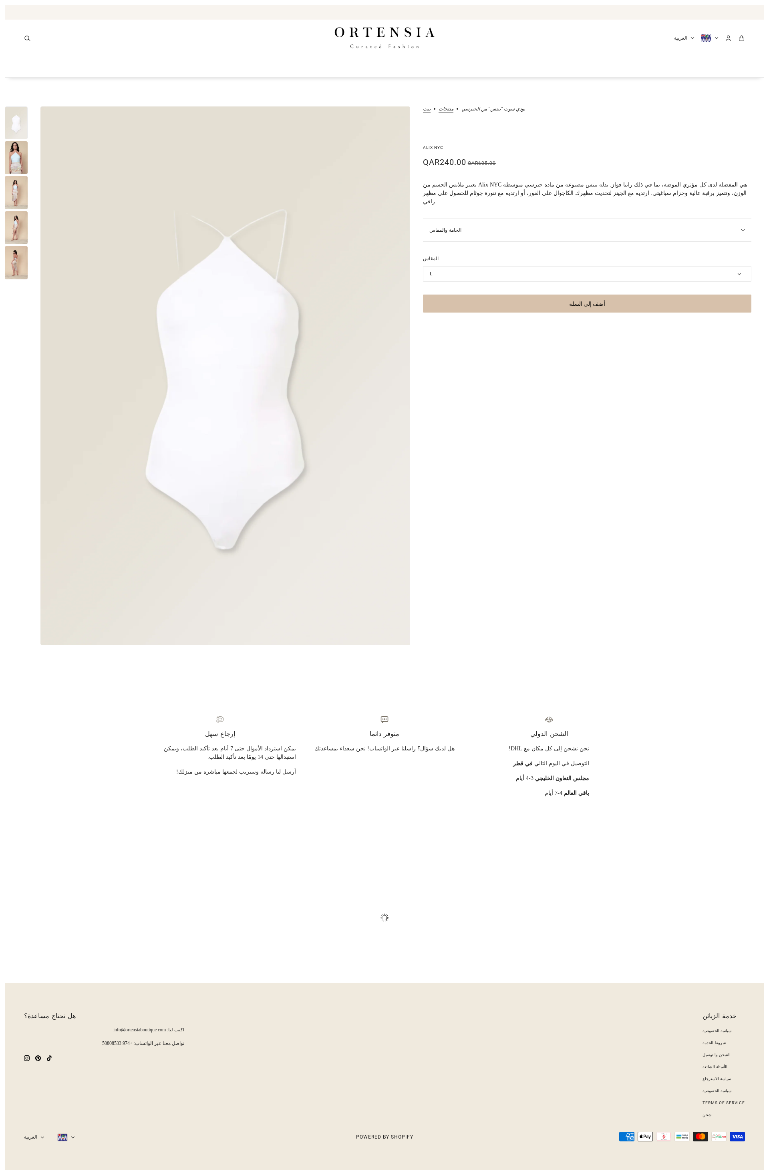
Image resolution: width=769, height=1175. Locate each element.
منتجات (446, 109)
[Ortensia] (384, 38)
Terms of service (724, 1103)
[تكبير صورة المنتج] (225, 375)
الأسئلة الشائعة (715, 1067)
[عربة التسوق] (741, 38)
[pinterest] (38, 1057)
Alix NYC (433, 147)
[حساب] (728, 38)
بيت (427, 109)
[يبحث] (27, 38)
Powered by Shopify (384, 1137)
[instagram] (27, 1057)
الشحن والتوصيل (717, 1055)
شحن (707, 1115)
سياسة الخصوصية (717, 1031)
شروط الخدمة (714, 1043)
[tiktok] (49, 1057)
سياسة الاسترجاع (717, 1079)
